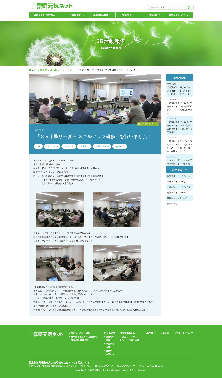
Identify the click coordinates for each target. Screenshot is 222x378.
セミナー (69, 146)
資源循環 (120, 146)
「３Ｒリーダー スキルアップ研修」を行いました (179, 160)
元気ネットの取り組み (44, 14)
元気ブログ (127, 14)
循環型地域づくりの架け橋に (84, 336)
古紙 (108, 347)
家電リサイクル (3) (176, 181)
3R (39, 146)
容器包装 (85, 146)
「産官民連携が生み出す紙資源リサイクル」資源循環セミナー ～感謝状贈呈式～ (179, 106)
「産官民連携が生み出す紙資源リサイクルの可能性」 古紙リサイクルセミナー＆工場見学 (179, 125)
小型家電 (110, 343)
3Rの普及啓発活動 (79, 340)
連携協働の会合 (100, 14)
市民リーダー (102, 146)
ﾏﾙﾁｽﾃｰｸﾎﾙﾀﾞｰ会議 (130, 340)
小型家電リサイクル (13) (178, 187)
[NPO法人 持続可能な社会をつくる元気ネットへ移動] (30, 70)
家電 (108, 340)
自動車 (109, 350)
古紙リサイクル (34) (176, 192)
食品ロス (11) (173, 203)
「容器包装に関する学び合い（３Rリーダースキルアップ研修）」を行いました (179, 89)
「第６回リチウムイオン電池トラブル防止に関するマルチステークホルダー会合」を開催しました (179, 144)
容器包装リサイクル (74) (178, 176)
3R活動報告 (75, 14)
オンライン (52, 146)
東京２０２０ (128, 336)
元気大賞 (153, 14)
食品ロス (110, 354)
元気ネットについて (178, 14)
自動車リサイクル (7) (177, 198)
